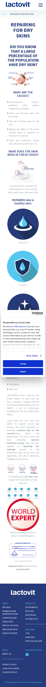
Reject (23, 371)
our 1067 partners (18, 326)
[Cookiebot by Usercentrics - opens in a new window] (32, 313)
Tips (27, 633)
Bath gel (29, 611)
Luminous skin (9, 618)
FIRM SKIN (29, 637)
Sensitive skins (9, 633)
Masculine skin (9, 629)
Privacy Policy (9, 664)
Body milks (30, 615)
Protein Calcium (33, 641)
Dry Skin (6, 607)
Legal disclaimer (10, 668)
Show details (32, 356)
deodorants (31, 607)
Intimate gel (31, 619)
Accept (23, 364)
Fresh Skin (7, 621)
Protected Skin (10, 625)
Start (4, 14)
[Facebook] (27, 655)
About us (6, 654)
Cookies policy (9, 672)
